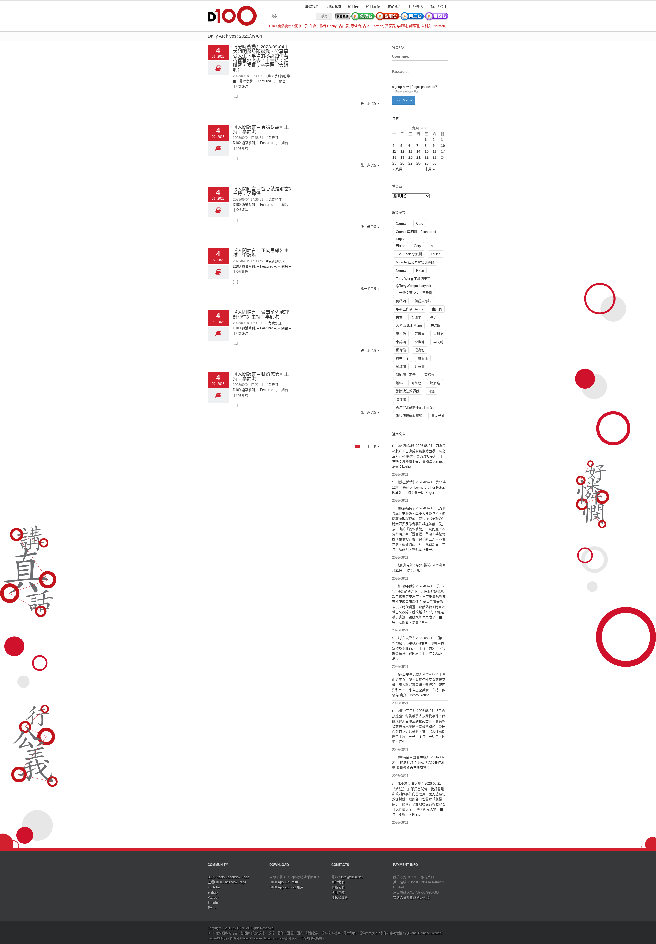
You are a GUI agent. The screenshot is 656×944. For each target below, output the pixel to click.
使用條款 (338, 892)
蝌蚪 (399, 383)
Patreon (213, 897)
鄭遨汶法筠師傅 (407, 391)
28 (418, 163)
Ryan (420, 270)
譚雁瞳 (414, 26)
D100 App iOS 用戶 (283, 882)
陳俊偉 (401, 399)
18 (394, 157)
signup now (400, 87)
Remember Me (406, 92)
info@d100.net (352, 877)
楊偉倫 (401, 350)
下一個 (371, 446)
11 (394, 151)
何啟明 (401, 301)
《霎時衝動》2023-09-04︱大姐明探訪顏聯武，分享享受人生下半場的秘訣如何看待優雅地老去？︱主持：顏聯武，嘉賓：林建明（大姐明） (261, 58)
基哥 (433, 317)
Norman (439, 26)
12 (402, 151)
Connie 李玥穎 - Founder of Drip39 (416, 232)
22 (427, 157)
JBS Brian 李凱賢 (409, 254)
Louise (435, 254)
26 (402, 163)
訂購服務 (333, 7)
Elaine (400, 246)
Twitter (212, 908)
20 (410, 157)
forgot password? (424, 87)
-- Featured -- (264, 81)
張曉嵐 (420, 334)
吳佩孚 (416, 317)
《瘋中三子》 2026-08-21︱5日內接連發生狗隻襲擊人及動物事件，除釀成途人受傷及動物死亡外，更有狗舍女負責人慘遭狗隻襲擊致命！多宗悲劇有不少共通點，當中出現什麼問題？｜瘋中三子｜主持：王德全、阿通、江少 (418, 726)
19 (402, 157)
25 (394, 163)
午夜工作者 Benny (323, 26)
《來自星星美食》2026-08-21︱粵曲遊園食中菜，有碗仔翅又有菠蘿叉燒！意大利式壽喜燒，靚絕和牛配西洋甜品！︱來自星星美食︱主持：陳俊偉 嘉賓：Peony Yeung (419, 684)
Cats (419, 223)
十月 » (430, 169)
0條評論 (242, 86)
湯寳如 (420, 350)
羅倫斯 (423, 358)
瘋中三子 (301, 26)
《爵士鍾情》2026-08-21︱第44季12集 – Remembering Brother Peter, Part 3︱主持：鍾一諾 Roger (419, 487)
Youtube (214, 887)
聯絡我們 (312, 7)
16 (435, 151)
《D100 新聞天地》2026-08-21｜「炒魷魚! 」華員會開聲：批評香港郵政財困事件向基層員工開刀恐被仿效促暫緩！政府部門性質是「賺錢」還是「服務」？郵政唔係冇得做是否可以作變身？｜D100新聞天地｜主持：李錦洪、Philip (418, 799)
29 (427, 163)
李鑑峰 (420, 342)
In (431, 246)
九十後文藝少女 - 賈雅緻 (414, 293)
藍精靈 (429, 375)
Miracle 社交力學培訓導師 (415, 262)
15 (427, 151)
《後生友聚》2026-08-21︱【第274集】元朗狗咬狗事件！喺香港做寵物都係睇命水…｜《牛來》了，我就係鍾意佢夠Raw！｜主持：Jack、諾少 (419, 648)
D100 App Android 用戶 (286, 887)
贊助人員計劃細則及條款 (411, 897)
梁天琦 (438, 342)
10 (443, 145)
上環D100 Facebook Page (227, 882)
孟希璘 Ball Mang (409, 325)
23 (435, 157)
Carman (377, 26)
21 (418, 157)
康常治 (356, 26)
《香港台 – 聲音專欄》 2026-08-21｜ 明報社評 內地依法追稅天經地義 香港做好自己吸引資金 (418, 762)
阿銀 (431, 391)
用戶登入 (416, 7)
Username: (400, 56)
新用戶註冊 (439, 7)
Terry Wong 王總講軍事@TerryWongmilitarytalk (413, 279)
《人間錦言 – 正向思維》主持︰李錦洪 (261, 253)
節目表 (353, 7)
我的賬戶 (394, 7)
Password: (400, 72)
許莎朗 (416, 383)
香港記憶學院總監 (409, 416)
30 (435, 163)
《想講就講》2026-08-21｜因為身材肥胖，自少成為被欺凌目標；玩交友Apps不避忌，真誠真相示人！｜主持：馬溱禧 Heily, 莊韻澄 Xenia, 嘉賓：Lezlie (419, 456)
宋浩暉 (435, 325)
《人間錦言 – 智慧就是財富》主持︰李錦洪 (262, 191)
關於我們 (338, 882)
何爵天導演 (423, 301)
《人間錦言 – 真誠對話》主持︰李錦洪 (261, 129)
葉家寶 (390, 26)
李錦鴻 (402, 26)
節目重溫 (373, 7)
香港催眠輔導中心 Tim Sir (415, 407)
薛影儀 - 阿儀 (406, 375)
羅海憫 (401, 366)
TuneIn (213, 903)
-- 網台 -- (282, 81)
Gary (417, 246)
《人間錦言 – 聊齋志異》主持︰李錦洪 (261, 376)
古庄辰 (344, 26)
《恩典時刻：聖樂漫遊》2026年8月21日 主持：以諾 (418, 567)
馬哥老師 (438, 416)
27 (410, 163)
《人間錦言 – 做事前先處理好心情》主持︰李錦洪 (261, 315)
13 (410, 151)
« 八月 (397, 169)
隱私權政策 (339, 897)
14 (418, 151)
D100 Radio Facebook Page (228, 877)
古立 (366, 26)
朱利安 (426, 26)
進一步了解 (368, 103)
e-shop (213, 892)
